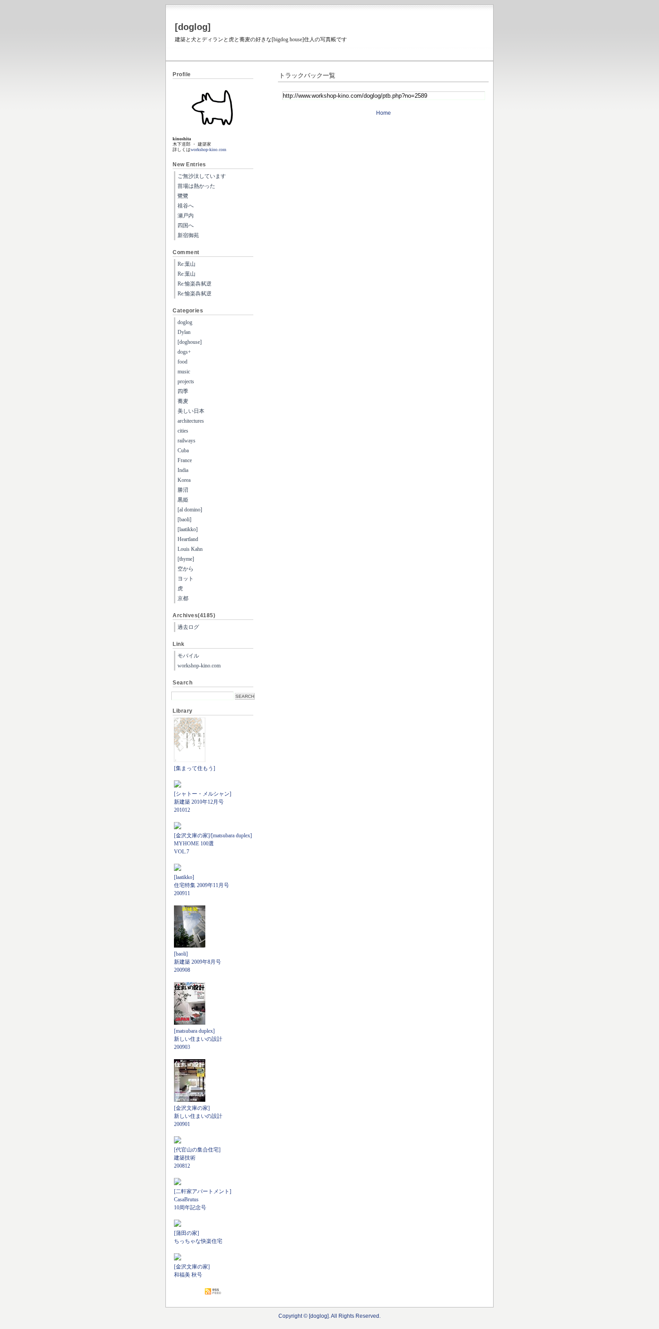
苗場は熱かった (196, 186)
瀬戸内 (186, 215)
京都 (183, 598)
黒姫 (183, 500)
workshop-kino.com (208, 149)
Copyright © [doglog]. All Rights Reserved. (329, 1316)
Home (383, 113)
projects (186, 381)
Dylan (184, 332)
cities (183, 431)
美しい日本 (191, 411)
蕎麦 (183, 401)
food (182, 362)
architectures (191, 421)
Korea (184, 480)
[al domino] (190, 509)
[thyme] (186, 559)
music (184, 371)
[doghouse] (190, 342)
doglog (185, 322)
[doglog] (193, 27)
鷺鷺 (183, 196)
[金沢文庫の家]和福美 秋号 (192, 1271)
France (185, 460)
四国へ (186, 225)
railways (186, 440)
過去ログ (188, 627)
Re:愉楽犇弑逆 (195, 284)
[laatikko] (188, 529)
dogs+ (184, 352)
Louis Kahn (190, 549)
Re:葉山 (186, 264)
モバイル (188, 656)
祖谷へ (186, 206)
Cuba (183, 450)
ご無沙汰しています (202, 176)
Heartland (188, 539)
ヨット (186, 579)
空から (186, 569)
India (183, 470)
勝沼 (183, 490)
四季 (183, 391)
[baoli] (184, 519)
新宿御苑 (188, 235)
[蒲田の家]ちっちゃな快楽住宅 (198, 1237)
